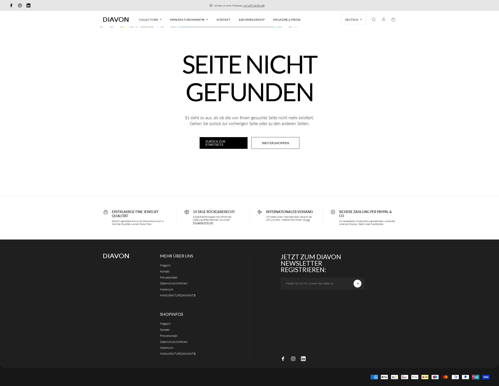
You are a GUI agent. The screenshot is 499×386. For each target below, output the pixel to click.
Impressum (166, 289)
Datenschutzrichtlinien (174, 283)
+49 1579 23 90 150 (254, 5)
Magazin (165, 265)
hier (308, 219)
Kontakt (165, 271)
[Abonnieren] (357, 284)
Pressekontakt (168, 277)
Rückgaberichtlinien (203, 222)
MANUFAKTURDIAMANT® (178, 295)
